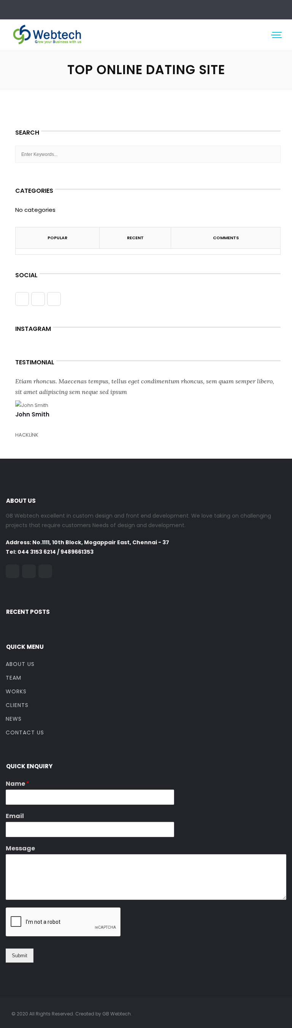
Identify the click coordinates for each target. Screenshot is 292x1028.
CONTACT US (25, 732)
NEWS (14, 719)
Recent (135, 238)
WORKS (16, 691)
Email (15, 816)
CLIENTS (17, 705)
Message (20, 849)
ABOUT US (20, 664)
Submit (19, 955)
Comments (226, 238)
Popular (57, 238)
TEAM (13, 678)
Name (17, 784)
